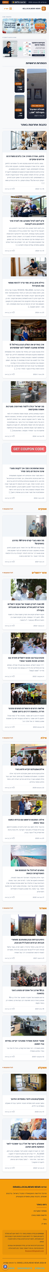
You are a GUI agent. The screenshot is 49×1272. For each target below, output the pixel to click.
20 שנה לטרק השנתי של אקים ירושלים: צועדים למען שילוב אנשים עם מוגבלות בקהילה (25, 607)
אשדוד (43, 908)
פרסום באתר (9, 1268)
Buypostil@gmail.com (34, 1251)
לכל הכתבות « (7, 509)
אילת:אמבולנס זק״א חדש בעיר (29, 769)
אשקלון (42, 1067)
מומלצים (18, 84)
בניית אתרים (39, 1268)
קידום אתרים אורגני (24, 1268)
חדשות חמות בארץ (37, 106)
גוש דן (44, 1224)
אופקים (42, 509)
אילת (44, 738)
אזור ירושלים (39, 572)
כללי (45, 1219)
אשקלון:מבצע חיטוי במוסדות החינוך (27, 1099)
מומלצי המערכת (40, 1211)
